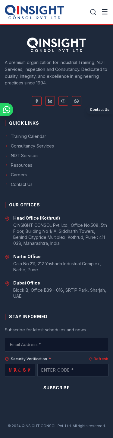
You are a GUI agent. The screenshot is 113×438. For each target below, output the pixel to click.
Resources (21, 165)
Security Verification (31, 359)
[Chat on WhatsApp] (6, 109)
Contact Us (22, 184)
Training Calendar (28, 136)
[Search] (93, 12)
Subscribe (56, 387)
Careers (19, 174)
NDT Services (25, 155)
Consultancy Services (32, 145)
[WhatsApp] (76, 101)
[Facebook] (37, 101)
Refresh (101, 359)
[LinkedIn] (50, 101)
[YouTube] (63, 101)
